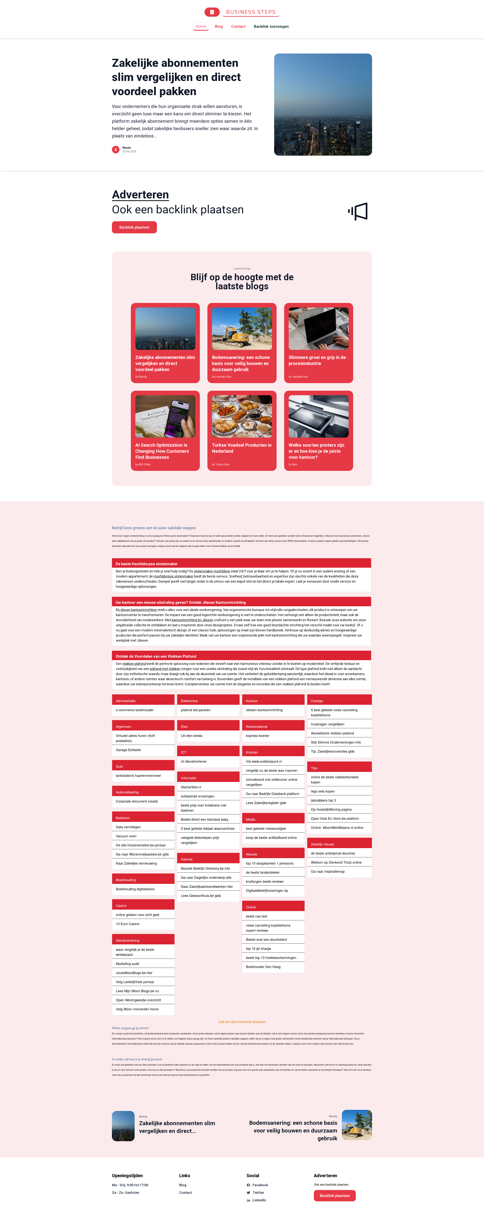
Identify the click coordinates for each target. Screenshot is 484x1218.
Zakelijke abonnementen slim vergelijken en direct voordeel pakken (176, 77)
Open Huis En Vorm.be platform (335, 818)
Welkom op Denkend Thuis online (336, 862)
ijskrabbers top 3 (323, 800)
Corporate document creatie (137, 801)
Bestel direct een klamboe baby (204, 819)
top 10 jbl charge (258, 948)
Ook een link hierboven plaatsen (242, 1022)
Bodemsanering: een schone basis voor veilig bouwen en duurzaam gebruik (241, 363)
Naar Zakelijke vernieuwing (136, 863)
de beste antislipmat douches (333, 853)
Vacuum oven (126, 835)
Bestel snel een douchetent (266, 939)
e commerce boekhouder (135, 709)
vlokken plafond (134, 664)
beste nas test (256, 916)
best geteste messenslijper (266, 828)
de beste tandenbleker (263, 872)
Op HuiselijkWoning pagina (331, 809)
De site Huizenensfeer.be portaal (140, 844)
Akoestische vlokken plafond (332, 732)
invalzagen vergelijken (327, 723)
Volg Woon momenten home (137, 1008)
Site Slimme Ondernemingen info (336, 742)
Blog (219, 26)
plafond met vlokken (165, 669)
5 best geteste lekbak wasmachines (208, 828)
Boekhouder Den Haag (263, 966)
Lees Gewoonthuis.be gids (201, 895)
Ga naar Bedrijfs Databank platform (272, 793)
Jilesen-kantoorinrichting (264, 709)
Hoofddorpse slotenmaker (173, 576)
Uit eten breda (191, 735)
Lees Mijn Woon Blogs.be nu (137, 990)
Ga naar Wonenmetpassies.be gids (142, 854)
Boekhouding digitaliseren (135, 888)
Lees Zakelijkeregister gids (266, 802)
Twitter (258, 1193)
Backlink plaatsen (134, 227)
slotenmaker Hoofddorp (212, 571)
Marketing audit (127, 963)
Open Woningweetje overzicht (138, 999)
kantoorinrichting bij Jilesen (192, 620)
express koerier (257, 735)
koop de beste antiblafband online (271, 837)
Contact (238, 26)
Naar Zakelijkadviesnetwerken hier (207, 886)
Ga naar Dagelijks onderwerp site (206, 877)
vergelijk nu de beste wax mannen (271, 770)
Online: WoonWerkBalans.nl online (337, 827)
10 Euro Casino (127, 923)
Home (200, 26)
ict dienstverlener (194, 761)
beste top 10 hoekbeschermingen (271, 957)
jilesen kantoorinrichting (138, 610)
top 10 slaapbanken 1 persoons (269, 863)
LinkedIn (259, 1200)
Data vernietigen (128, 826)
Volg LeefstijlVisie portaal (135, 981)
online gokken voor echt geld (137, 914)
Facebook (260, 1185)
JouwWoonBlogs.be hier (134, 972)
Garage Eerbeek (128, 749)
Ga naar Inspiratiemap (328, 871)
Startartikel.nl (191, 786)
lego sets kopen (323, 791)
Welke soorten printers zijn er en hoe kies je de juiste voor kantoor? (316, 451)
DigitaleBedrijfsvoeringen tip (267, 890)
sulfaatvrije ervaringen (197, 795)
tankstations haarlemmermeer (138, 775)
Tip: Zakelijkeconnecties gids (332, 751)
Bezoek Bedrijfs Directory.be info (205, 868)
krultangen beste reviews (265, 881)
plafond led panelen (196, 709)
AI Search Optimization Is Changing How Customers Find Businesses (162, 451)
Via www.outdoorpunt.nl (264, 761)
